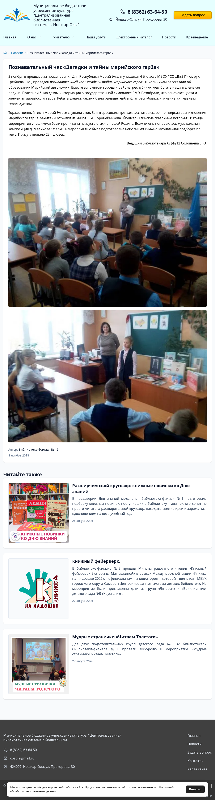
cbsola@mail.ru (22, 758)
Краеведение (197, 37)
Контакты (195, 760)
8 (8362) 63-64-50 (23, 750)
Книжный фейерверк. (96, 561)
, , (42, 766)
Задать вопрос (193, 15)
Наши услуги (95, 37)
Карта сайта (197, 769)
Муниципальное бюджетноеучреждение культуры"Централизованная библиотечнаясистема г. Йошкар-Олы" (59, 15)
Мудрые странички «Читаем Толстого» (115, 637)
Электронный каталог (134, 37)
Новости (169, 37)
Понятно (195, 789)
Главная (9, 37)
